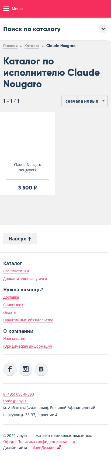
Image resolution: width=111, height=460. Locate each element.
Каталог (32, 46)
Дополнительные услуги (25, 278)
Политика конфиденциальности (46, 441)
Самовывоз (13, 305)
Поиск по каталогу (32, 29)
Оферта (9, 441)
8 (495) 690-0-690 (18, 394)
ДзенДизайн (44, 447)
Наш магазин (15, 339)
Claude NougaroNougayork (27, 167)
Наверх (18, 239)
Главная (10, 46)
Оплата (9, 312)
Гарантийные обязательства (28, 320)
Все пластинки (16, 271)
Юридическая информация (27, 346)
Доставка (11, 297)
